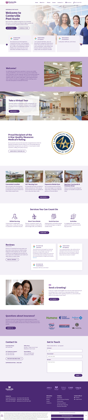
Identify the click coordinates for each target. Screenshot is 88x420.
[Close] (86, 415)
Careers (48, 401)
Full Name (49, 348)
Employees (59, 397)
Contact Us (48, 403)
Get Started (53, 299)
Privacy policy (60, 401)
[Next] (81, 44)
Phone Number (50, 353)
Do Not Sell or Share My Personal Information (67, 412)
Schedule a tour (23, 28)
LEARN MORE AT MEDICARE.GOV (17, 151)
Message (49, 359)
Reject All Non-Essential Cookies (67, 415)
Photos (48, 399)
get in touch (10, 28)
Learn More (43, 232)
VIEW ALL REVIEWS (11, 259)
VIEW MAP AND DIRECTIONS (13, 358)
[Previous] (7, 44)
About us (48, 397)
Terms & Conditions (61, 403)
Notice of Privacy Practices (63, 399)
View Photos (13, 111)
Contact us (10, 328)
